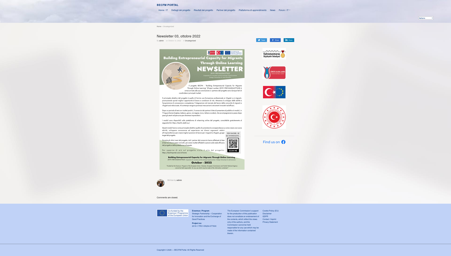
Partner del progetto (226, 10)
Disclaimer (267, 213)
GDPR (265, 216)
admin (161, 40)
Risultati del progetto (203, 10)
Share (277, 40)
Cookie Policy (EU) (271, 210)
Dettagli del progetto (180, 10)
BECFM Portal (167, 5)
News (272, 10)
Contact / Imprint (269, 219)
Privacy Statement (270, 222)
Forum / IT (284, 10)
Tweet (263, 40)
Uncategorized (190, 40)
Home (159, 26)
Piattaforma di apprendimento (252, 10)
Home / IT (163, 10)
